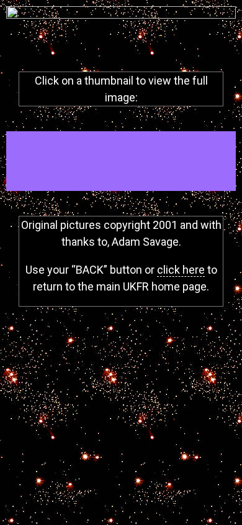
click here (181, 269)
